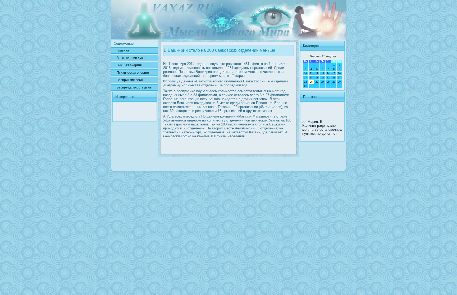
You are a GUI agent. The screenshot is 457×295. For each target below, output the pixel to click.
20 (322, 77)
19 (317, 77)
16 (339, 73)
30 (339, 82)
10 (305, 73)
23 (339, 77)
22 (333, 77)
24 (305, 82)
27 (322, 82)
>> (305, 122)
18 (311, 77)
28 (328, 82)
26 (317, 82)
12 (317, 73)
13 (322, 73)
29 (333, 82)
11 (311, 73)
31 (305, 86)
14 (328, 73)
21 (328, 77)
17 (305, 77)
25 (311, 82)
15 (333, 73)
